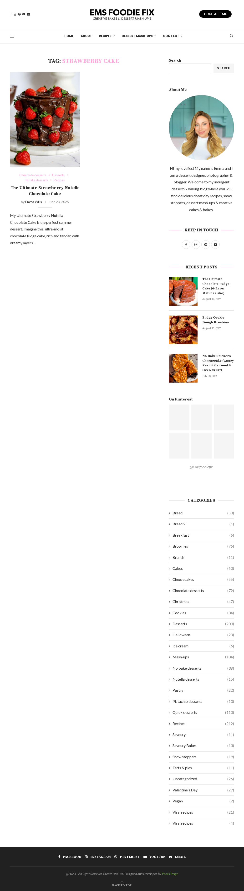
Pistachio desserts (203, 701)
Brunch (203, 557)
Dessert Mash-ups (137, 36)
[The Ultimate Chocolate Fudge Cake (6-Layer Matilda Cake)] (183, 291)
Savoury (203, 734)
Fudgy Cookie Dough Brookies (215, 320)
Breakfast (203, 535)
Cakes (203, 568)
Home (69, 36)
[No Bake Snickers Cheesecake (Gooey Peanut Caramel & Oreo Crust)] (183, 368)
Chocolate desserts (203, 590)
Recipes (105, 36)
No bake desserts (203, 668)
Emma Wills (33, 202)
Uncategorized (203, 778)
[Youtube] (23, 14)
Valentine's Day (203, 790)
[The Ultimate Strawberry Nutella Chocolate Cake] (45, 119)
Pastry (203, 690)
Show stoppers (203, 756)
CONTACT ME (215, 14)
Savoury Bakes (203, 745)
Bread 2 (203, 524)
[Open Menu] (12, 36)
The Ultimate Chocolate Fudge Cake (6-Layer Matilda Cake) (215, 286)
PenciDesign (170, 874)
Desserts (203, 623)
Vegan (203, 801)
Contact (171, 36)
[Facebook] (11, 14)
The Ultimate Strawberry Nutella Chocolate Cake (45, 190)
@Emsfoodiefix (201, 466)
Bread (203, 513)
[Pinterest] (19, 14)
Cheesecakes (203, 579)
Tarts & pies (203, 767)
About (86, 36)
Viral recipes (203, 812)
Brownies (203, 546)
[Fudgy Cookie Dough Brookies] (183, 329)
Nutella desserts (203, 679)
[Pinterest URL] (179, 417)
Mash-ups (203, 657)
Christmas (203, 601)
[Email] (28, 14)
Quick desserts (203, 712)
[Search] (231, 36)
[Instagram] (15, 14)
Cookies (203, 612)
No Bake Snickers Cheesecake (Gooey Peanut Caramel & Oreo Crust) (218, 363)
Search (175, 60)
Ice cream (203, 646)
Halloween (203, 634)
